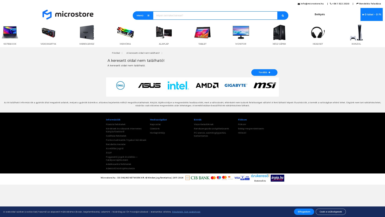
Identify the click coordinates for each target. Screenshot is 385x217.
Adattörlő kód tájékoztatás (120, 168)
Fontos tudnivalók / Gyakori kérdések (126, 140)
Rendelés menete (116, 144)
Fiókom (242, 124)
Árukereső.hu (260, 181)
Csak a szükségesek (331, 211)
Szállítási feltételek (116, 136)
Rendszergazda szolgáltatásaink (211, 128)
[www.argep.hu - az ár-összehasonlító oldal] (277, 178)
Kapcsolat (155, 124)
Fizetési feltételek (115, 124)
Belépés (320, 14)
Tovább (263, 72)
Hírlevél (242, 133)
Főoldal (116, 53)
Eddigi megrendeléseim (251, 128)
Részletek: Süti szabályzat (186, 212)
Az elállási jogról (114, 148)
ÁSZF (109, 152)
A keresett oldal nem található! (143, 53)
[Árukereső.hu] (260, 176)
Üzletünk (155, 128)
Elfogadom (304, 211)
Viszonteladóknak (204, 124)
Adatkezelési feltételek (118, 164)
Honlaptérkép (157, 133)
